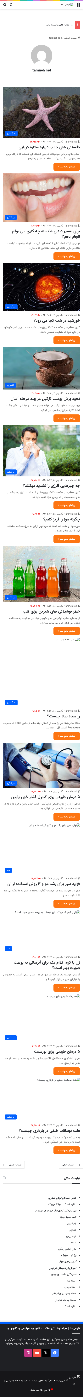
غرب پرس (71, 1236)
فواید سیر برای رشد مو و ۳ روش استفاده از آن (43, 884)
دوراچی (72, 1230)
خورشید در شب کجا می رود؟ (57, 320)
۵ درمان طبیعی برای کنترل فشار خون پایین (45, 797)
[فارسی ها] (67, 4)
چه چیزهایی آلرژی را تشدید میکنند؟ (51, 486)
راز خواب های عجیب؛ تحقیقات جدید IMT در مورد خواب (44, 25)
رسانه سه (71, 1281)
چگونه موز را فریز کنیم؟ (61, 519)
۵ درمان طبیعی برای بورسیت (57, 1051)
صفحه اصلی (71, 38)
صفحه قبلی (68, 1165)
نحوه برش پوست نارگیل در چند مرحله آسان (45, 399)
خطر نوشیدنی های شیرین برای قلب (51, 611)
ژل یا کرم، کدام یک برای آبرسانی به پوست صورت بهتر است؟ (47, 965)
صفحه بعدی (15, 1165)
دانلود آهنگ (70, 1306)
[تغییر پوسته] (12, 6)
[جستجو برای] (5, 6)
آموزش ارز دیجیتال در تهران (62, 1268)
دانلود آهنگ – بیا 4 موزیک (62, 1204)
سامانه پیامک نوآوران (65, 1300)
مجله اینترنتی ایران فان (64, 1294)
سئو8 (73, 1243)
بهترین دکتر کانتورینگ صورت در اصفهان (56, 1211)
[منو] (78, 6)
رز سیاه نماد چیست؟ (63, 716)
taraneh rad (41, 70)
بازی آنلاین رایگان (67, 1249)
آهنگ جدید (70, 1287)
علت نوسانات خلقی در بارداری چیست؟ (49, 1131)
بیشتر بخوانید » (66, 167)
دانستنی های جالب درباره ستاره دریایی (49, 147)
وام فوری (71, 1223)
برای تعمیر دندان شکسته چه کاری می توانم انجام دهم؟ (46, 233)
